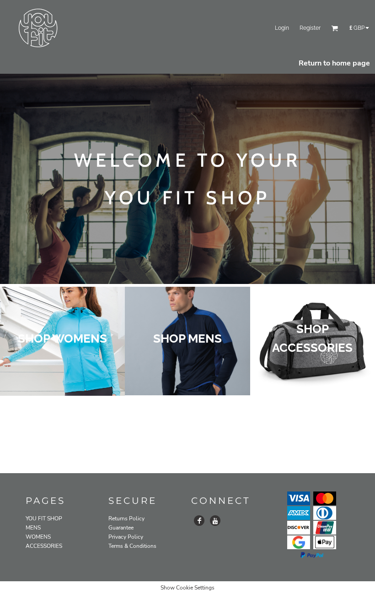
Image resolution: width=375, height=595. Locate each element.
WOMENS (38, 536)
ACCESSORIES (44, 546)
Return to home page (334, 63)
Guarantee (121, 527)
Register (310, 28)
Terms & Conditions (132, 546)
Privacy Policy (125, 536)
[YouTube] (215, 520)
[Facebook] (199, 520)
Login (282, 28)
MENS (33, 527)
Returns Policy (126, 518)
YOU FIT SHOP (44, 518)
